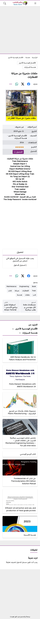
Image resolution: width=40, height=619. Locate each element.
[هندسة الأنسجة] (20, 527)
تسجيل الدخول (19, 265)
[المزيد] (11, 84)
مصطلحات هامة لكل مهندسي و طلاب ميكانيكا (29, 307)
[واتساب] (17, 84)
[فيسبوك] (29, 84)
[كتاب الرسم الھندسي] (20, 454)
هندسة (27, 57)
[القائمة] (35, 3)
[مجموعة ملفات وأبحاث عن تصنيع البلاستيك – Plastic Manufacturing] (20, 404)
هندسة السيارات (30, 67)
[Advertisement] (20, 29)
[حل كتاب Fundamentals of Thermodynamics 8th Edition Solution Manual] (20, 473)
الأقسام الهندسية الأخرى (15, 57)
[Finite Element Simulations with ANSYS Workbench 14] (20, 377)
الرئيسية (34, 57)
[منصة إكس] (23, 84)
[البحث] (5, 3)
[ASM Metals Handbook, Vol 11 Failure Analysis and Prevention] (20, 350)
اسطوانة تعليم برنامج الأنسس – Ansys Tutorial (10, 307)
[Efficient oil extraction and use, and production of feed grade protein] (20, 501)
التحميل (19, 152)
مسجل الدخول (22, 562)
